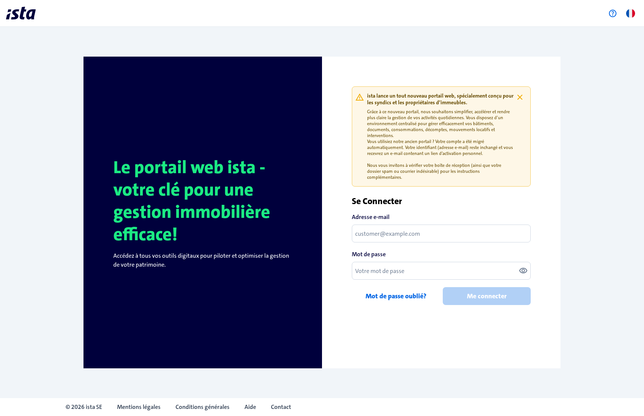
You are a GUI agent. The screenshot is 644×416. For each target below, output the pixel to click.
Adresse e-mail (370, 217)
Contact (281, 407)
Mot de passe (369, 254)
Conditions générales (203, 407)
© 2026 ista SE (84, 407)
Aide (250, 407)
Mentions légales (139, 407)
